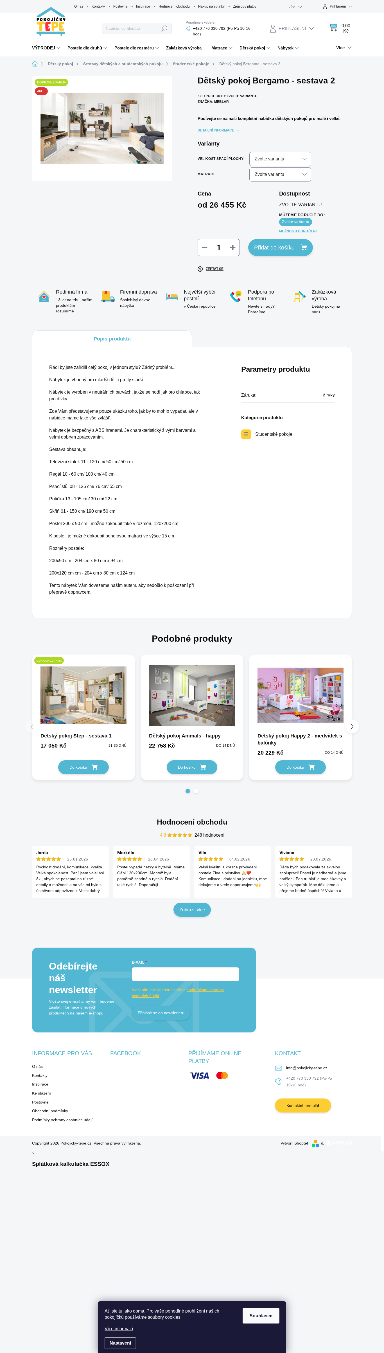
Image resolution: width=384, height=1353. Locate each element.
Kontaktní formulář (302, 1105)
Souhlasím (261, 1315)
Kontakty (98, 6)
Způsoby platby (244, 6)
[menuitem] (47, 48)
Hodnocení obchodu (174, 6)
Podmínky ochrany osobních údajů (63, 1120)
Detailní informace (216, 130)
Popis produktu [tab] (112, 339)
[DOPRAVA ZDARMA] (83, 695)
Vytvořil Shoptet (294, 1143)
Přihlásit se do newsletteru (161, 1013)
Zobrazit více (192, 909)
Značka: (213, 102)
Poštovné (120, 6)
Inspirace (143, 6)
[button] (188, 791)
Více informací (119, 1328)
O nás (78, 6)
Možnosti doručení (298, 231)
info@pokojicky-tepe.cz (306, 1068)
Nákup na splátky (211, 6)
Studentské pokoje (273, 434)
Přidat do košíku (274, 247)
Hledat (164, 28)
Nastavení (120, 1343)
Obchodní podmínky (50, 1111)
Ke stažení (41, 1093)
